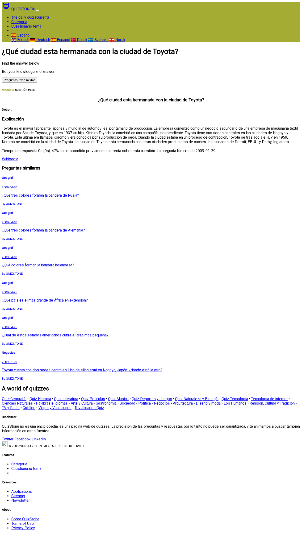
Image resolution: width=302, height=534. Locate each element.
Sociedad (127, 403)
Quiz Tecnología (235, 399)
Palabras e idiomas (52, 403)
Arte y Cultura (82, 403)
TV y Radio (11, 408)
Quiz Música (118, 399)
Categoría (19, 22)
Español (23, 35)
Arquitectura (183, 403)
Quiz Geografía (14, 399)
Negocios (162, 403)
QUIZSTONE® (23, 9)
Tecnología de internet (269, 399)
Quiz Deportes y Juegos (152, 399)
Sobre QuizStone (25, 519)
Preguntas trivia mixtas (19, 80)
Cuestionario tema (26, 26)
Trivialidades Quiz (89, 408)
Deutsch (42, 39)
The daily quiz (30, 17)
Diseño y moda (208, 403)
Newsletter (20, 500)
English (22, 39)
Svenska (100, 39)
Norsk (119, 39)
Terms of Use (22, 523)
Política (144, 403)
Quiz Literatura (66, 399)
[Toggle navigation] (37, 10)
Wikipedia (10, 159)
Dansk (81, 39)
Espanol (63, 39)
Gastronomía (106, 403)
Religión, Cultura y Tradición (272, 403)
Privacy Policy (23, 528)
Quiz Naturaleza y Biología (196, 399)
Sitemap (18, 496)
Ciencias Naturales (17, 403)
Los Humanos (235, 403)
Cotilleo (29, 408)
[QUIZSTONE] (6, 9)
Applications (21, 491)
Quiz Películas (93, 399)
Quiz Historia (40, 399)
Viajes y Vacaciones (54, 408)
